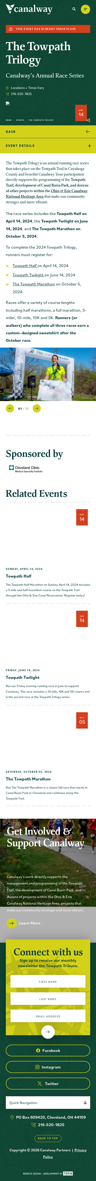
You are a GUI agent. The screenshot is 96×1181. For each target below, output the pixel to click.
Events (20, 120)
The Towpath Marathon (34, 284)
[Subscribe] (48, 1032)
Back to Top (48, 1138)
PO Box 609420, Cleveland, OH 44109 (51, 1117)
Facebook (51, 1050)
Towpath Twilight (29, 275)
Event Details (20, 145)
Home (9, 120)
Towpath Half (25, 265)
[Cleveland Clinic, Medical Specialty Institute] (26, 469)
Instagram (51, 1067)
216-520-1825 (21, 94)
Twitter (52, 1083)
